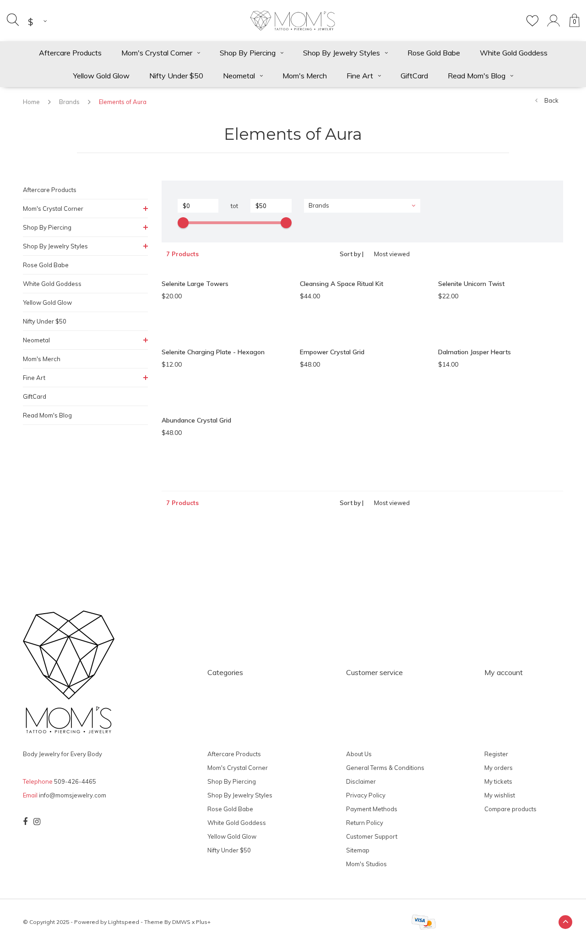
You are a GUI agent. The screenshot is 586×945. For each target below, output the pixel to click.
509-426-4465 (75, 781)
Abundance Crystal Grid (196, 420)
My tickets (498, 781)
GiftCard (414, 75)
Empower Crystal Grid (332, 352)
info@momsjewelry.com (72, 795)
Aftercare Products (70, 52)
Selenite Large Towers (195, 284)
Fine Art (360, 75)
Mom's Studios (366, 864)
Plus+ (203, 921)
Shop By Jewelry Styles (341, 52)
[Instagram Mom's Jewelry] (36, 822)
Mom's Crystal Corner (156, 52)
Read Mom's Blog (476, 75)
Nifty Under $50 (176, 75)
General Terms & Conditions (385, 767)
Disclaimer (361, 781)
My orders (498, 767)
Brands (69, 101)
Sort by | (352, 254)
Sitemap (357, 850)
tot (234, 205)
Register (496, 754)
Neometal (239, 75)
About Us (359, 754)
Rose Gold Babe (433, 52)
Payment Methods (371, 809)
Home (31, 101)
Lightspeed (123, 921)
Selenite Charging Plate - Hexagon (213, 352)
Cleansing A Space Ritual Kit (341, 284)
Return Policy (364, 822)
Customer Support (371, 836)
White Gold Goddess (514, 52)
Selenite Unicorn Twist (471, 284)
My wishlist (499, 795)
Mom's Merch (304, 75)
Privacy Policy (365, 795)
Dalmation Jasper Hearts (474, 352)
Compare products (510, 809)
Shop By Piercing (248, 52)
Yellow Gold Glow (101, 75)
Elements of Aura (122, 101)
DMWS (181, 921)
